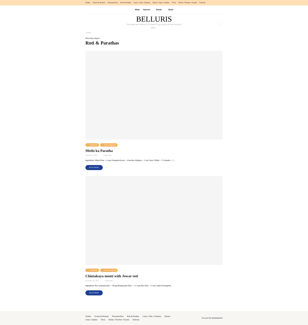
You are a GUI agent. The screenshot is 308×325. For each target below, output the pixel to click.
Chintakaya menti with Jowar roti (111, 276)
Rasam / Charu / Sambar (161, 2)
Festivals (202, 2)
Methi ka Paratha (99, 151)
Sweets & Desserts (99, 2)
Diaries (159, 10)
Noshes (87, 2)
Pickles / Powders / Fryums (187, 2)
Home (137, 10)
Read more (94, 167)
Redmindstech (217, 318)
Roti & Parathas (125, 2)
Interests (146, 10)
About (170, 10)
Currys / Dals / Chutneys (142, 2)
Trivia (174, 2)
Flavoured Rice (113, 2)
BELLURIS (154, 19)
